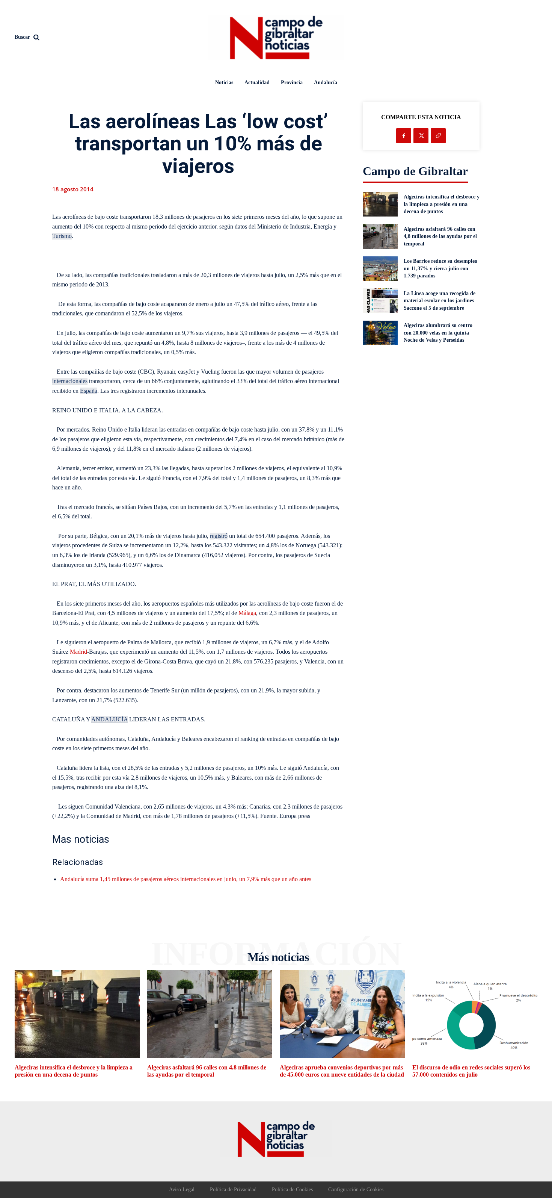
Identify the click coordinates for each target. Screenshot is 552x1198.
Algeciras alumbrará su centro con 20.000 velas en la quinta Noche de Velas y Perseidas (438, 333)
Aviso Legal (182, 1189)
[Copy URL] (438, 135)
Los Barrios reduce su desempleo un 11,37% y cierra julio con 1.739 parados (440, 268)
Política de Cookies (292, 1189)
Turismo (62, 236)
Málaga (247, 613)
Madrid (78, 651)
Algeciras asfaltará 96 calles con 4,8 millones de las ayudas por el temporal (440, 236)
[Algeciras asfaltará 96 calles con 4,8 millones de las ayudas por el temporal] (380, 236)
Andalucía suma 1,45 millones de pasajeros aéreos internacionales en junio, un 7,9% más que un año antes (185, 879)
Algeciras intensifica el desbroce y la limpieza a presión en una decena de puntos (442, 204)
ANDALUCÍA (109, 719)
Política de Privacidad (233, 1189)
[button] (77, 37)
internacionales (69, 381)
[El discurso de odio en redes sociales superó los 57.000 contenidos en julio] (474, 1014)
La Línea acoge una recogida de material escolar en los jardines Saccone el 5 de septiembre (439, 301)
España (88, 391)
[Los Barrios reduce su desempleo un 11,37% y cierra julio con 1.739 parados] (380, 268)
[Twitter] (420, 135)
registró (219, 536)
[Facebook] (403, 135)
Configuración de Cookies (355, 1189)
